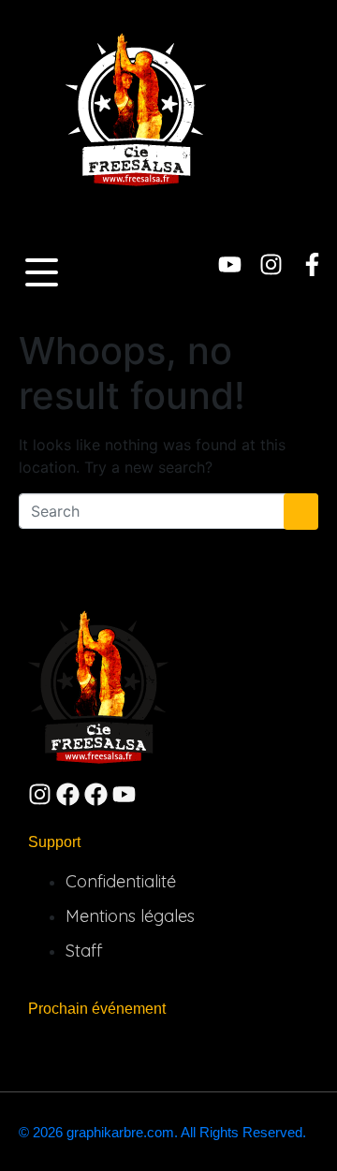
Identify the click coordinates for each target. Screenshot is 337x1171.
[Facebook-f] (312, 264)
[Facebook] (68, 794)
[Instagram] (271, 264)
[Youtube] (230, 264)
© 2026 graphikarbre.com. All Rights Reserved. (162, 1132)
